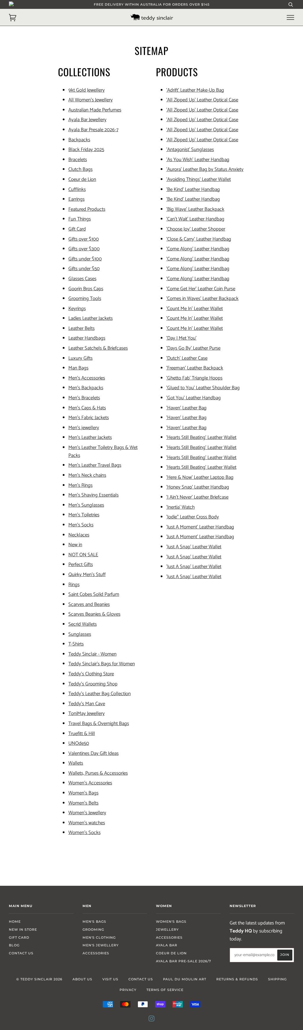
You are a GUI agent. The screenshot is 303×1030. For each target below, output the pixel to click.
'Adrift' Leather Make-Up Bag (195, 90)
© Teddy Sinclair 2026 (39, 979)
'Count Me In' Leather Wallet (194, 309)
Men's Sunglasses (86, 505)
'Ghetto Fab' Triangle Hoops (194, 378)
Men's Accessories (86, 378)
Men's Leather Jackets (90, 438)
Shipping (277, 979)
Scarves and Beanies (89, 605)
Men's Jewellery (101, 945)
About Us (82, 979)
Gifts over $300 (84, 249)
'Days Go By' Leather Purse (193, 348)
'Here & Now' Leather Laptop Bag (199, 477)
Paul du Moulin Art (184, 979)
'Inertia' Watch (180, 507)
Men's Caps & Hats (87, 408)
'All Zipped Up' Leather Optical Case (202, 100)
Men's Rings (80, 485)
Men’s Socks (81, 525)
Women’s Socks (84, 833)
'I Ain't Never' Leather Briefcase (197, 497)
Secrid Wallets (82, 624)
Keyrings (77, 309)
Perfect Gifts (80, 565)
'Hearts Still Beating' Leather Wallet (201, 438)
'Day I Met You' (181, 338)
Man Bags (78, 368)
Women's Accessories (90, 783)
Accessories (96, 953)
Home (15, 921)
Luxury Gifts (80, 358)
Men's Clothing (99, 937)
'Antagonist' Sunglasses (190, 150)
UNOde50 (78, 743)
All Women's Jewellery (90, 100)
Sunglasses (79, 634)
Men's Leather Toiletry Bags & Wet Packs (103, 452)
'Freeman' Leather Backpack (194, 368)
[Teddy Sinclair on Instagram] (152, 1020)
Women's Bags (83, 793)
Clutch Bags (80, 169)
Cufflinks (77, 190)
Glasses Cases (82, 279)
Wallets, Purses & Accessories (98, 773)
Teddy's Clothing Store (91, 674)
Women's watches (86, 823)
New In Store (23, 929)
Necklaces (78, 535)
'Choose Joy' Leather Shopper (195, 229)
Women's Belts (83, 803)
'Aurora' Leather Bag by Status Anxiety (205, 169)
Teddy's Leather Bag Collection (99, 694)
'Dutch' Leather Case (186, 358)
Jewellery (167, 929)
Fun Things (79, 219)
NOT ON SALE (83, 555)
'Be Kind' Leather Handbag (193, 190)
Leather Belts (81, 328)
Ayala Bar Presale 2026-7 (93, 130)
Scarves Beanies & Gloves (94, 614)
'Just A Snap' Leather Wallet (193, 547)
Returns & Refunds (237, 979)
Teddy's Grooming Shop (92, 684)
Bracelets (77, 160)
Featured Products (86, 209)
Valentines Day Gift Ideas (93, 754)
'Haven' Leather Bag (186, 408)
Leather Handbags (86, 338)
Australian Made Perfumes (94, 110)
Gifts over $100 (83, 239)
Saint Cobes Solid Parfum (93, 594)
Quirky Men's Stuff (87, 575)
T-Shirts (76, 644)
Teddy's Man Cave (86, 704)
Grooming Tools (84, 299)
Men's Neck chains (87, 475)
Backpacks (79, 140)
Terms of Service (164, 990)
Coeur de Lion (82, 180)
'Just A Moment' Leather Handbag (200, 527)
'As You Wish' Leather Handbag (197, 160)
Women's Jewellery (87, 813)
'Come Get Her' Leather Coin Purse (200, 289)
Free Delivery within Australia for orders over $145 (151, 4)
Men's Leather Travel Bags (94, 465)
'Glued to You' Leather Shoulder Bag (203, 388)
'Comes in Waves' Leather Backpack (202, 299)
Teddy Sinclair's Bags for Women (101, 664)
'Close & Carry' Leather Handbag (198, 239)
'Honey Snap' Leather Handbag (197, 487)
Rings (74, 585)
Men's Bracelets (84, 398)
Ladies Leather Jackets (90, 318)
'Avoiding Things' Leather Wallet (198, 180)
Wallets (75, 763)
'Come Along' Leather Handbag (197, 249)
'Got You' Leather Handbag (193, 398)
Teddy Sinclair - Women (92, 654)
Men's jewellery (83, 428)
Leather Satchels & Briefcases (98, 348)
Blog (14, 945)
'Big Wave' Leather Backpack (195, 209)
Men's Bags (94, 921)
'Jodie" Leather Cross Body (192, 517)
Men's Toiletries (83, 515)
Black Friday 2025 (86, 150)
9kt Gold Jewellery (86, 90)
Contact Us (21, 953)
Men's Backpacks (85, 388)
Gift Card (77, 229)
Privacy (128, 990)
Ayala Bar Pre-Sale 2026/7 (183, 961)
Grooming (93, 929)
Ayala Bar (166, 945)
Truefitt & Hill (81, 734)
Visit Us (110, 979)
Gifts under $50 (84, 269)
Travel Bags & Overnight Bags (98, 724)
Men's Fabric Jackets (88, 418)
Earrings (76, 199)
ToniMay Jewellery (86, 714)
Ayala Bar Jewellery (87, 120)
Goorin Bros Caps (85, 289)
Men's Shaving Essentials (93, 495)
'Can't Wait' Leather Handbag (195, 219)
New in (75, 545)
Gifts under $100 (85, 259)
